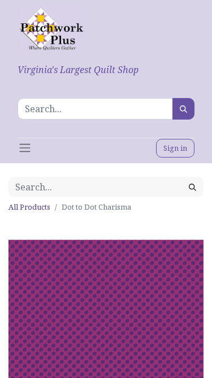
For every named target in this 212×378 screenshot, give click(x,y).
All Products (29, 207)
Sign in (175, 148)
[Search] (183, 109)
